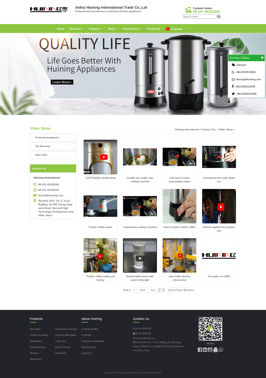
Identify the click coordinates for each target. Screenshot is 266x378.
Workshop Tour (88, 347)
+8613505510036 (245, 86)
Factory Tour (131, 28)
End (153, 290)
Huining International (187, 129)
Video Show (40, 128)
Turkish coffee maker (100, 227)
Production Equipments (47, 137)
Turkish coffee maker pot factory (100, 278)
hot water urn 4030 (219, 276)
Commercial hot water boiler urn (219, 179)
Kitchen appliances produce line (219, 229)
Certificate (86, 335)
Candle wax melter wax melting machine (140, 179)
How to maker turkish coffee (180, 227)
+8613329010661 (246, 72)
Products (94, 28)
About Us (75, 28)
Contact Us (153, 28)
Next (142, 290)
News (111, 28)
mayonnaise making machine (140, 227)
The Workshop (42, 146)
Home (60, 28)
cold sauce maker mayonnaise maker (180, 179)
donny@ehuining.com (145, 338)
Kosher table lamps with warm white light (140, 278)
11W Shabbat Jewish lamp (100, 177)
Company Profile (89, 329)
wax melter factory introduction (179, 278)
